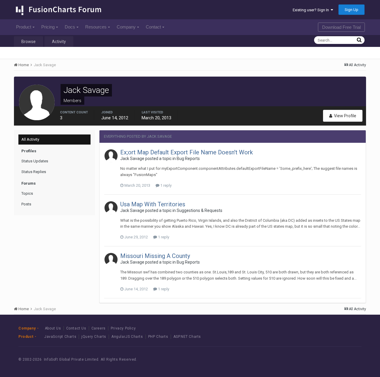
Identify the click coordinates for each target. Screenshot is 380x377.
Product (23, 26)
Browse (28, 41)
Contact (153, 26)
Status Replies (33, 172)
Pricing (48, 26)
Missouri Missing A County (155, 255)
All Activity (30, 139)
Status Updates (34, 161)
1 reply (165, 185)
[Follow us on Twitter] (336, 359)
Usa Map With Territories (152, 204)
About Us (53, 328)
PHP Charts (158, 337)
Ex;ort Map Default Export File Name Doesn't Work (186, 152)
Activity (59, 41)
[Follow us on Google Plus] (350, 359)
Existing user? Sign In (312, 10)
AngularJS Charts (127, 337)
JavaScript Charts (60, 337)
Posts (26, 204)
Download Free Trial (341, 27)
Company (126, 26)
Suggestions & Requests (199, 210)
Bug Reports (188, 158)
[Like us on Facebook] (323, 359)
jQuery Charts (93, 337)
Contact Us (76, 328)
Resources (96, 26)
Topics (27, 193)
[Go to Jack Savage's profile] (111, 155)
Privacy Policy (123, 328)
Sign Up (351, 9)
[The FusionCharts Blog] (310, 359)
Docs (70, 26)
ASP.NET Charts (187, 337)
